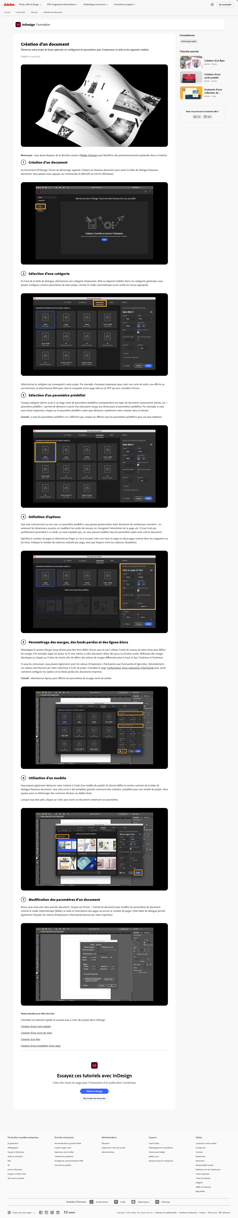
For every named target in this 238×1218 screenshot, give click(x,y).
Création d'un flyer (30, 1039)
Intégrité (199, 1182)
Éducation (105, 1143)
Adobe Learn (154, 1156)
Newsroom (200, 1161)
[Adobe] (9, 4)
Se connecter (225, 4)
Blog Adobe (200, 1191)
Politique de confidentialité (166, 1212)
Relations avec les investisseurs (208, 1169)
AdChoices (226, 1212)
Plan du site (212, 1212)
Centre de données (203, 1178)
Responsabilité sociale (204, 1165)
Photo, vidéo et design (29, 4)
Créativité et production (64, 1156)
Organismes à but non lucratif (113, 1147)
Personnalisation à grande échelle (68, 1143)
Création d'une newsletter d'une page (41, 1045)
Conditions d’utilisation (188, 1212)
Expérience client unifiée (64, 1152)
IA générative (13, 1143)
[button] (212, 4)
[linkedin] (57, 1212)
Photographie (13, 1147)
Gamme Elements (15, 1169)
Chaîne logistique (203, 1174)
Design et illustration (16, 1152)
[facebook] (40, 1212)
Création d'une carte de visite (36, 1032)
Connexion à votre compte (206, 1143)
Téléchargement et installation (161, 1147)
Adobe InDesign (89, 155)
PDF (9, 1161)
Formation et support (123, 4)
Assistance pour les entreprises (161, 1161)
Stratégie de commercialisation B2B (69, 1161)
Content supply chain (63, 1147)
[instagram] (46, 1212)
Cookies (202, 1212)
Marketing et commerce (95, 4)
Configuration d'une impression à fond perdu (130, 667)
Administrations (108, 1152)
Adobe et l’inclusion (203, 1187)
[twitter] (52, 1212)
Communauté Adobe (157, 1152)
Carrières (199, 1152)
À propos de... (201, 1147)
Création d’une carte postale (36, 1026)
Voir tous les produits (16, 1178)
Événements (200, 1156)
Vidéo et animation (15, 1156)
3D (9, 1165)
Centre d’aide (154, 1143)
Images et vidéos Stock (17, 1174)
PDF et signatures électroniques (61, 4)
